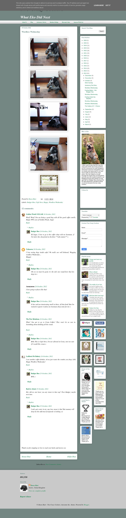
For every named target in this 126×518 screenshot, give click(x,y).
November (88, 78)
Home (48, 456)
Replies (31, 227)
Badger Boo (31, 202)
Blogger (86, 505)
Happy (46, 202)
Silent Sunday (89, 82)
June (86, 117)
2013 (85, 71)
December (88, 75)
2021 (85, 53)
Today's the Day (94, 308)
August (87, 112)
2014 (85, 68)
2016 (85, 63)
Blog (32, 22)
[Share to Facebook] (51, 199)
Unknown (29, 249)
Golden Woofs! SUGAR (34, 214)
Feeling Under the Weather (90, 97)
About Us (24, 22)
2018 (85, 58)
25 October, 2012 (46, 373)
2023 (85, 48)
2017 (85, 60)
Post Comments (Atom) (53, 464)
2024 (85, 45)
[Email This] (45, 199)
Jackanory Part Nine (91, 85)
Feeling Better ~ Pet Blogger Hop (90, 91)
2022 (85, 50)
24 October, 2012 (49, 214)
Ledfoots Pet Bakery (33, 356)
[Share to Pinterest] (52, 199)
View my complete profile (37, 491)
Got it (108, 5)
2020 (85, 55)
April (86, 122)
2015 (85, 65)
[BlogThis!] (47, 199)
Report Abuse (25, 496)
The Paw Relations (32, 319)
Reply (28, 223)
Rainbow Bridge (54, 22)
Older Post (71, 456)
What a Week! (93, 272)
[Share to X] (49, 199)
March (87, 124)
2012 (85, 73)
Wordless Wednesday (56, 202)
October (87, 80)
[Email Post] (41, 199)
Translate (95, 217)
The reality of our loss (95, 284)
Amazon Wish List (78, 22)
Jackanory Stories (41, 22)
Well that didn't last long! (96, 295)
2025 (85, 43)
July (86, 114)
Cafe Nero (39, 202)
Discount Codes (66, 22)
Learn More (99, 5)
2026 (85, 40)
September (88, 109)
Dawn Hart (34, 485)
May (86, 119)
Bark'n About (31, 389)
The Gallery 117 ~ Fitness (92, 106)
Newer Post (26, 456)
